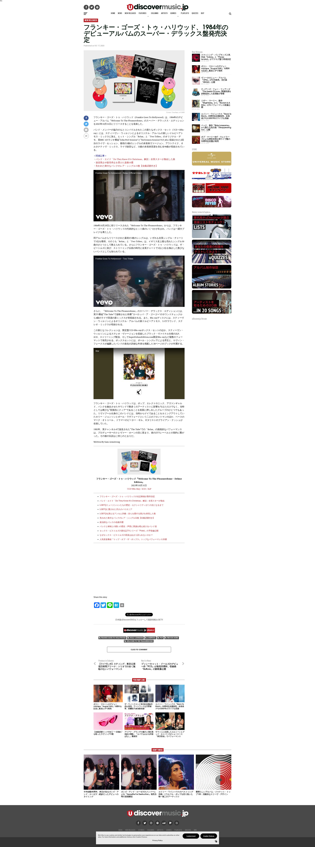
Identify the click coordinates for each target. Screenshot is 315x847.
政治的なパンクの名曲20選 (112, 522)
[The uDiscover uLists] (211, 237)
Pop (161, 638)
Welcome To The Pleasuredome (140, 641)
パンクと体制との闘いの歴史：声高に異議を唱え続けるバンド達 (128, 526)
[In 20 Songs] (211, 313)
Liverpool (151, 638)
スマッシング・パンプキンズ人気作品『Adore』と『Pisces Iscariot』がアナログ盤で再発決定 (216, 56)
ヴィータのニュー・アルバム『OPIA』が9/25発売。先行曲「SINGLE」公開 (214, 79)
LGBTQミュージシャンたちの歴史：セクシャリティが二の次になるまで (131, 505)
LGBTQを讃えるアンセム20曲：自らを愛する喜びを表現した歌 (128, 514)
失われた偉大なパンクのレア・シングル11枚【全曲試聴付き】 (127, 165)
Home (113, 13)
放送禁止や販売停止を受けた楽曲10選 (114, 162)
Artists (164, 13)
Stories (141, 830)
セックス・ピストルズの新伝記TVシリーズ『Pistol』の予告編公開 (129, 531)
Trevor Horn (172, 638)
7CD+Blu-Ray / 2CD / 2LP (139, 488)
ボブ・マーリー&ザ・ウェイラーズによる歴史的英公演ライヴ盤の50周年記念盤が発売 (215, 138)
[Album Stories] (211, 288)
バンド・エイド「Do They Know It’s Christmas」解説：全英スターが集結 (132, 501)
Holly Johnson (136, 638)
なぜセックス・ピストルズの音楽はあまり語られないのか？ (126, 535)
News (120, 13)
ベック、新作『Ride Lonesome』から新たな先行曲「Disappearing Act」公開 (216, 127)
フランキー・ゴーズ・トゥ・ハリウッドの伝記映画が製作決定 (127, 496)
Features (142, 13)
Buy (202, 13)
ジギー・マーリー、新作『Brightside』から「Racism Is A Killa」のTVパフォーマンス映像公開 (215, 103)
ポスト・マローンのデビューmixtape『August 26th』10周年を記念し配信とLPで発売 (215, 68)
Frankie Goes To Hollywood (113, 638)
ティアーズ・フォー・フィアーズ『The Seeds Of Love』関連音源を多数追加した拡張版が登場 (216, 91)
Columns (154, 13)
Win (195, 830)
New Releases (130, 13)
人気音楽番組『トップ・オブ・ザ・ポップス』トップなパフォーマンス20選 (133, 539)
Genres (173, 13)
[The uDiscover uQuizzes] (211, 263)
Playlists (185, 13)
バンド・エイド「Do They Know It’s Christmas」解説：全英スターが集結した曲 (135, 159)
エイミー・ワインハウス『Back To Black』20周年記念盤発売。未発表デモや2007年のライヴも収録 (216, 116)
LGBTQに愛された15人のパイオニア (116, 509)
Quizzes (195, 13)
